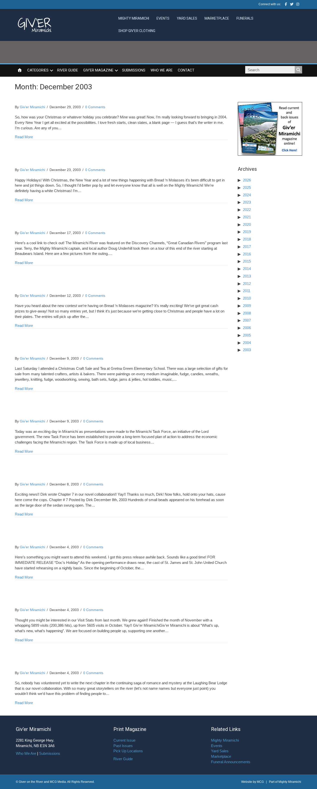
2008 (247, 313)
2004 (247, 343)
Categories (38, 70)
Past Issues (123, 746)
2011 (246, 291)
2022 (247, 209)
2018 (247, 239)
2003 (247, 350)
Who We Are (162, 70)
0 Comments (95, 107)
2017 (247, 246)
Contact (186, 70)
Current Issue (124, 740)
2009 (247, 306)
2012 (247, 283)
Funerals (245, 18)
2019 (247, 232)
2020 (247, 224)
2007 (247, 320)
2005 (247, 335)
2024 (247, 195)
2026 (247, 180)
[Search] (298, 69)
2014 (247, 269)
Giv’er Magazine (98, 70)
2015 (247, 261)
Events (163, 18)
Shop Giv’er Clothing (136, 31)
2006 (247, 328)
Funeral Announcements (230, 762)
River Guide (67, 70)
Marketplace (217, 18)
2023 (247, 202)
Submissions (133, 70)
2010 (247, 298)
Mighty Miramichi (133, 18)
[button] (51, 70)
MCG (260, 782)
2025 (247, 187)
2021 (247, 217)
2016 (247, 254)
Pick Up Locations (128, 751)
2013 (247, 276)
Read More (24, 137)
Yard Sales (187, 18)
